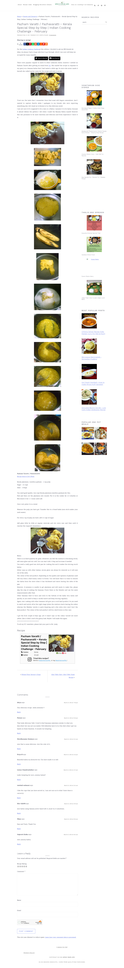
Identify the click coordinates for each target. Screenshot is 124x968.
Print (60, 653)
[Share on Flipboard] (43, 44)
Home (19, 17)
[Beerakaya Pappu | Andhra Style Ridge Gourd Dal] (94, 97)
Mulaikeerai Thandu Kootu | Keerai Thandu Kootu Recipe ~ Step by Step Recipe (94, 132)
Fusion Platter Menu (88, 276)
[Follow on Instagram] (102, 5)
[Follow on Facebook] (98, 5)
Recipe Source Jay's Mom (25, 477)
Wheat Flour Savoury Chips (31, 675)
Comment (21, 872)
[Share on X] (27, 44)
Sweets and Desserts (30, 17)
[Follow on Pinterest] (105, 5)
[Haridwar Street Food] (94, 244)
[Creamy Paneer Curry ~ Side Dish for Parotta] (94, 143)
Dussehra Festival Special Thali (91, 233)
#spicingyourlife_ (61, 660)
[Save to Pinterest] (30, 44)
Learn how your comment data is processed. (60, 937)
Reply (19, 712)
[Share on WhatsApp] (33, 44)
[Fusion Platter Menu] (94, 266)
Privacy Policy (29, 952)
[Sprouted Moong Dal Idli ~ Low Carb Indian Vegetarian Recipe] (94, 397)
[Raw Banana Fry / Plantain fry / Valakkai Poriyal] (94, 167)
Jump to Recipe (42, 58)
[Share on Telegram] (38, 44)
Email (19, 911)
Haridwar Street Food (88, 254)
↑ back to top (62, 947)
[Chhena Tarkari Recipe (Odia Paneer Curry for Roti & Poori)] (94, 321)
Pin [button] (65, 653)
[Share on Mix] (46, 44)
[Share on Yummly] (35, 44)
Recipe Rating (22, 864)
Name (19, 900)
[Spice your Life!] (62, 5)
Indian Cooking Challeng (31, 49)
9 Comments (52, 35)
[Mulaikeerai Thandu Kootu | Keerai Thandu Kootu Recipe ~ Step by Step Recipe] (94, 120)
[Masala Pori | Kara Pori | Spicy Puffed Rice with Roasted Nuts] (101, 449)
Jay (50, 66)
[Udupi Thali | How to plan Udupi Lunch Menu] (94, 287)
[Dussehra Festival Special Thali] (94, 222)
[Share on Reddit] (41, 44)
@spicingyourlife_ (45, 660)
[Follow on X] (95, 5)
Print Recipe (55, 58)
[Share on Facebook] (24, 44)
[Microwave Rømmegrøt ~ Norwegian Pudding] (94, 347)
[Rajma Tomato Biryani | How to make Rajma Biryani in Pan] (88, 433)
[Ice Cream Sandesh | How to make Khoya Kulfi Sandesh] (94, 372)
